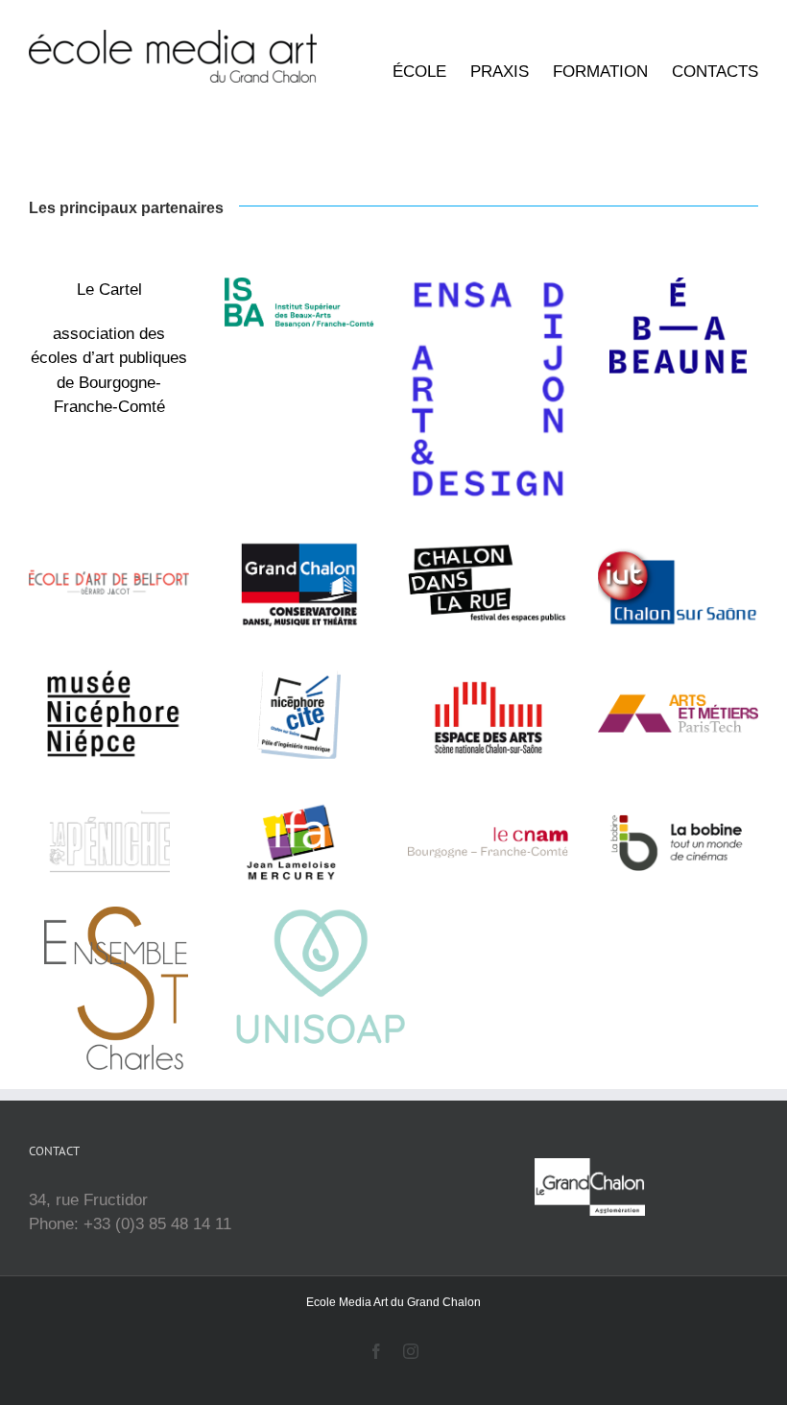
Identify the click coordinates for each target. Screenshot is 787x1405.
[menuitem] (431, 72)
